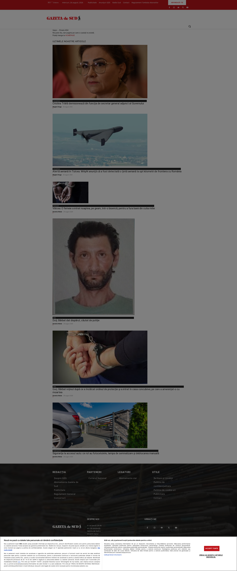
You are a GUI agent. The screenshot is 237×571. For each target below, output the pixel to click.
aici (19, 562)
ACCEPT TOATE (211, 548)
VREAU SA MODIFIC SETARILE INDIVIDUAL (211, 556)
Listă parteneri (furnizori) (113, 555)
